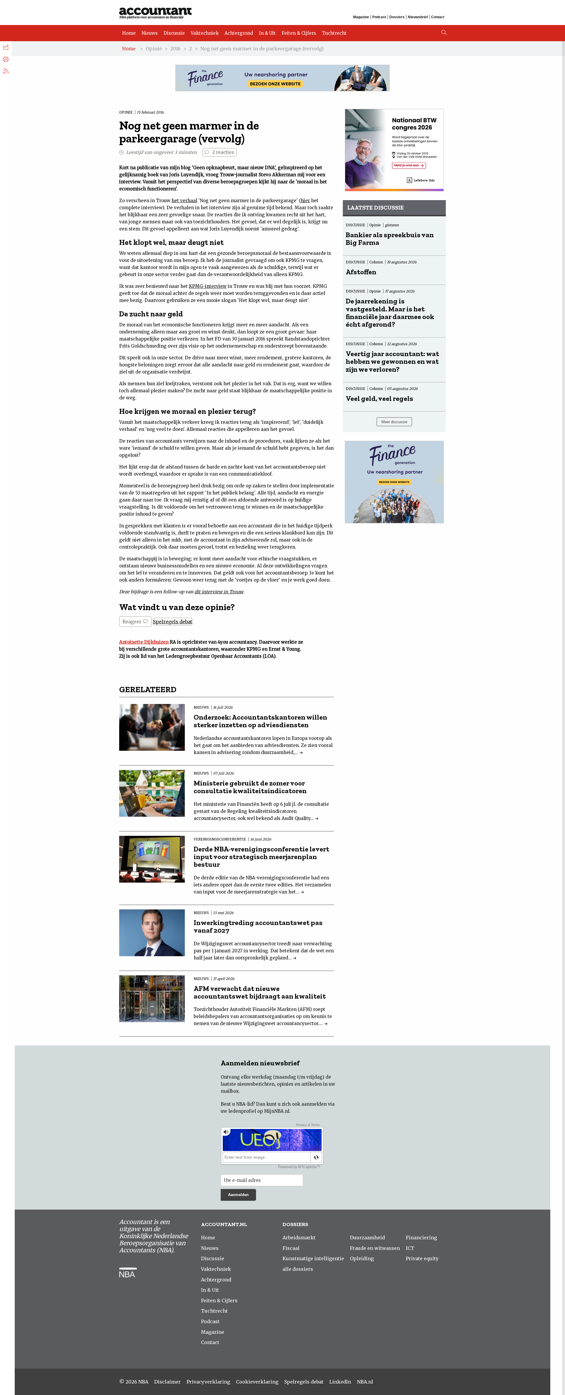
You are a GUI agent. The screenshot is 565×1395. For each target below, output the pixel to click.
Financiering (421, 1237)
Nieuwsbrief (418, 17)
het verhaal (184, 200)
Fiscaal (291, 1248)
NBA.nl (365, 1382)
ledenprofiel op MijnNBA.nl (258, 1111)
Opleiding (362, 1258)
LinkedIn (340, 1382)
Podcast (379, 17)
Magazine (361, 17)
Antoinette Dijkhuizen (144, 642)
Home (129, 33)
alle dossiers (297, 1269)
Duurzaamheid (367, 1237)
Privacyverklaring (208, 1382)
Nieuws (150, 33)
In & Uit (267, 33)
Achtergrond (239, 33)
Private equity (422, 1258)
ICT (410, 1248)
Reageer (132, 622)
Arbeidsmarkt (298, 1237)
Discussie (174, 33)
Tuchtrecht (334, 33)
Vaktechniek (205, 33)
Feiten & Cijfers (299, 33)
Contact (437, 17)
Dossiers (397, 17)
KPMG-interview (208, 286)
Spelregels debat (172, 622)
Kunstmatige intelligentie (313, 1258)
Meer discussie (394, 422)
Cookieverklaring (257, 1382)
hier (305, 200)
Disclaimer (167, 1382)
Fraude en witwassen (375, 1248)
